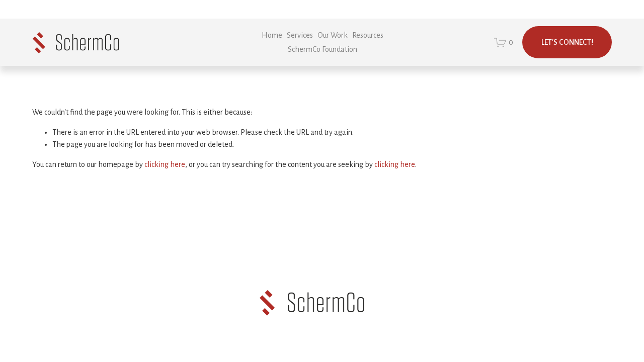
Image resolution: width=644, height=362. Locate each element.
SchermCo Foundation (322, 49)
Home (272, 35)
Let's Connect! (567, 42)
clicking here (164, 164)
